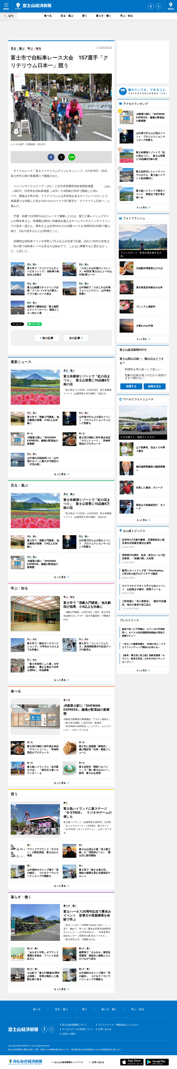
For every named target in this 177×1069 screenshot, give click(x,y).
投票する (131, 386)
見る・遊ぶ (66, 15)
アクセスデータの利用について (78, 1029)
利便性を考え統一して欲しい (143, 369)
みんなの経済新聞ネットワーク (25, 1062)
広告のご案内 (69, 1033)
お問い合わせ (104, 1029)
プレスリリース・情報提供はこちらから (118, 1024)
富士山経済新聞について (74, 1024)
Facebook (151, 6)
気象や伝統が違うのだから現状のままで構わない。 (145, 376)
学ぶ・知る (126, 15)
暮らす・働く (103, 15)
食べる (48, 15)
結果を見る (154, 386)
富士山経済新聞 (33, 6)
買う (84, 15)
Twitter (158, 6)
